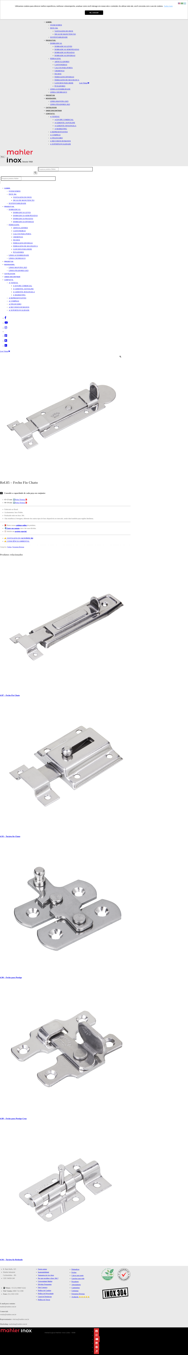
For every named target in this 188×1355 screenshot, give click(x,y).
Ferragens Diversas (18, 547)
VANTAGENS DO (20, 538)
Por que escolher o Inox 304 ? (48, 1278)
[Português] (182, 3)
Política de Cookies (44, 1290)
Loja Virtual (83, 83)
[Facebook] (5, 317)
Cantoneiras (75, 1288)
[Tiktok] (6, 340)
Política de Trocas (44, 1300)
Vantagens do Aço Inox (46, 1275)
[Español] (185, 3)
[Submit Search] (35, 172)
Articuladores (76, 1285)
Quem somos (42, 1269)
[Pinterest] (6, 335)
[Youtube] (6, 322)
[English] (179, 3)
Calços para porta (77, 1275)
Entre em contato (13, 528)
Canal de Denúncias (45, 1297)
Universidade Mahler (45, 1281)
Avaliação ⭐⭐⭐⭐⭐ (80, 1297)
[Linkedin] (96, 1343)
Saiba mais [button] (168, 6)
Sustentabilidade (43, 1272)
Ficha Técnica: (20, 500)
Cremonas (74, 1291)
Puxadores (75, 1282)
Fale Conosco (42, 1287)
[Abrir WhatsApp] (182, 1349)
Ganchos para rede (77, 1278)
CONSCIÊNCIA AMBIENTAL (18, 541)
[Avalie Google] (6, 345)
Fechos (9, 547)
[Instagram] (6, 327)
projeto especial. (21, 531)
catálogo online (21, 525)
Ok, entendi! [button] (94, 13)
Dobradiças (75, 1269)
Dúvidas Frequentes (45, 1284)
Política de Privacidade (46, 1293)
